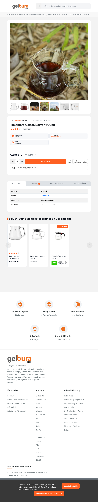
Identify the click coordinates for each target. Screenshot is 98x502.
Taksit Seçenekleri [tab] (57, 183)
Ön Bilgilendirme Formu (73, 411)
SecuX (38, 448)
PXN (37, 445)
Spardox (39, 407)
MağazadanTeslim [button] (19, 136)
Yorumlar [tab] (35, 183)
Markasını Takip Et (42, 120)
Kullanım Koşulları (71, 422)
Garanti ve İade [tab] (80, 183)
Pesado (38, 441)
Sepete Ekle (45, 161)
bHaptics (39, 411)
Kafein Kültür (41, 399)
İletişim (67, 430)
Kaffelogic (39, 422)
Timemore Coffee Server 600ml (15, 257)
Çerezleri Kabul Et (71, 486)
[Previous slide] (8, 245)
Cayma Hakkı (69, 407)
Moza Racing (40, 437)
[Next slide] (90, 245)
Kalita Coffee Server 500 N (59, 257)
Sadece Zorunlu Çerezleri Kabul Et (49, 493)
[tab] (45, 98)
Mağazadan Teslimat (72, 426)
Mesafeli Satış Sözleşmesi (74, 403)
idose (38, 403)
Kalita (38, 426)
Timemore (45, 196)
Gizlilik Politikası (70, 418)
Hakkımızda (68, 396)
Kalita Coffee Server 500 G (37, 257)
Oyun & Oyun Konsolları (16, 403)
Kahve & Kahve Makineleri (17, 399)
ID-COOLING (41, 415)
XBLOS (38, 460)
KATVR (38, 430)
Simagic (39, 452)
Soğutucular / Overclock (16, 411)
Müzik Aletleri (12, 407)
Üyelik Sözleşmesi (71, 415)
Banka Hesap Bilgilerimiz (74, 399)
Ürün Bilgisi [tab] (16, 183)
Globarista (40, 396)
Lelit (37, 433)
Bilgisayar (11, 396)
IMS (37, 418)
